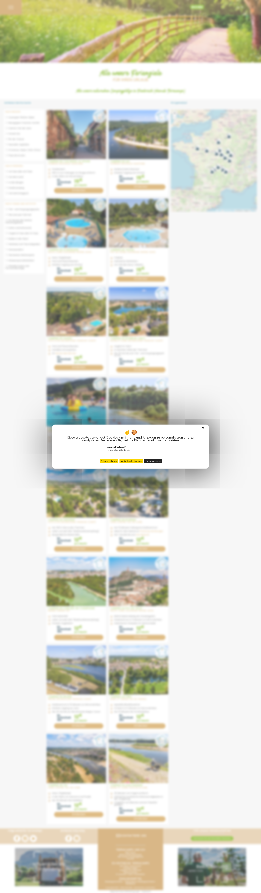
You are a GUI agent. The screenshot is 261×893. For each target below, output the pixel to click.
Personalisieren (153, 461)
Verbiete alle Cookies (131, 461)
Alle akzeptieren (109, 461)
